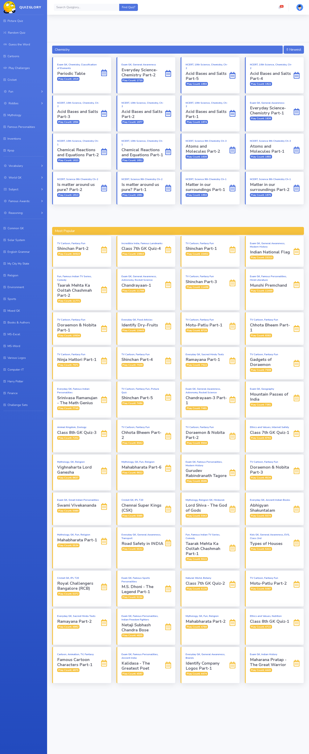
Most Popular (65, 231)
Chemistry (62, 49)
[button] (279, 7)
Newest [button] (294, 49)
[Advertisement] (178, 29)
